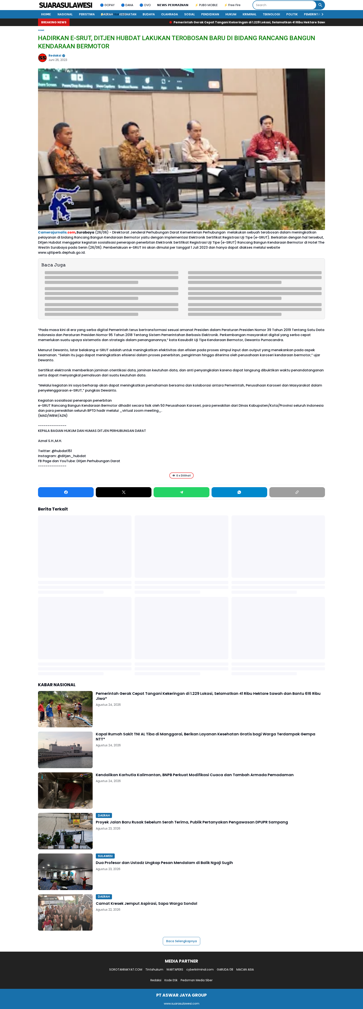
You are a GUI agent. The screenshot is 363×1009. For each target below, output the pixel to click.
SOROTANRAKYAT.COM (125, 969)
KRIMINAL (249, 14)
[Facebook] (66, 492)
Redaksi (155, 980)
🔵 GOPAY (107, 5)
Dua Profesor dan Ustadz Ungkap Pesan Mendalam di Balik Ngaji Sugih (164, 862)
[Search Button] (320, 5)
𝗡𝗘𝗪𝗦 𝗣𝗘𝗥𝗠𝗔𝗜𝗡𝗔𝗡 (172, 5)
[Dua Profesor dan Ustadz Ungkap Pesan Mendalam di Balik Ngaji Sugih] (65, 871)
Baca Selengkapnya (181, 941)
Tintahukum (154, 969)
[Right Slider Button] (321, 14)
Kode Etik (171, 980)
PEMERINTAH (313, 14)
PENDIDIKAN (210, 14)
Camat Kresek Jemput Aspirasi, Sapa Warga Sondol (146, 903)
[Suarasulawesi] (66, 5)
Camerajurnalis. (56, 232)
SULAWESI (105, 856)
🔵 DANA (127, 5)
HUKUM (230, 14)
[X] (123, 492)
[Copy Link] (297, 492)
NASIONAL (65, 14)
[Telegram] (181, 492)
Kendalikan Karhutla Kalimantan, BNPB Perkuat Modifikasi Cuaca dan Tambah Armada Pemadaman (195, 774)
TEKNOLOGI (271, 14)
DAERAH (107, 14)
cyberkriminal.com (200, 969)
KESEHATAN (127, 14)
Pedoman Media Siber (197, 980)
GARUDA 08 (225, 969)
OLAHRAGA (169, 14)
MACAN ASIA (245, 969)
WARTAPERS (174, 969)
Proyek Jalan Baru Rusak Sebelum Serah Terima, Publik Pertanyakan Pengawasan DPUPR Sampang (192, 822)
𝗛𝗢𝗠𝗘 (46, 14)
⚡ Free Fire (232, 5)
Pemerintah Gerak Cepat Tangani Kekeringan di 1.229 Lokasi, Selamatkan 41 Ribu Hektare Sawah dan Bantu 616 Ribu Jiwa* (208, 22)
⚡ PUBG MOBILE (206, 5)
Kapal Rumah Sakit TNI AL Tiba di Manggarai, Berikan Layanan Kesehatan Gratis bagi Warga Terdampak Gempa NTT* (205, 736)
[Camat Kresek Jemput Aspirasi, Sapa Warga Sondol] (65, 912)
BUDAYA (149, 14)
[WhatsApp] (239, 492)
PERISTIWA (87, 14)
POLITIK (292, 14)
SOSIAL (189, 14)
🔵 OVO (145, 5)
